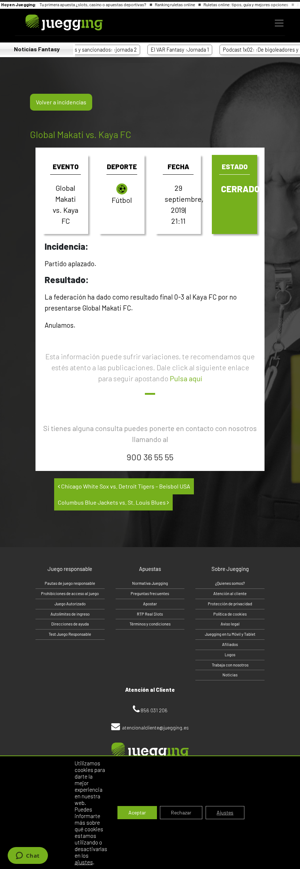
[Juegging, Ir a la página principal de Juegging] (51, 22)
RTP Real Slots (150, 614)
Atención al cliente (230, 593)
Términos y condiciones (150, 623)
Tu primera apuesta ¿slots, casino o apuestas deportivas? (93, 4)
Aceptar (137, 812)
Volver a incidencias (61, 102)
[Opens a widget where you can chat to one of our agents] (27, 856)
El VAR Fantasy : (167, 50)
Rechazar (181, 812)
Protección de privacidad (230, 603)
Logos (230, 654)
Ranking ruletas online (175, 4)
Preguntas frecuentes (150, 593)
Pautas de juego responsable (70, 583)
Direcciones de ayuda (70, 623)
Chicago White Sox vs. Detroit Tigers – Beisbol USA (125, 486)
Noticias (229, 674)
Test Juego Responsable (70, 634)
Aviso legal (230, 623)
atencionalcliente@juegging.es (155, 727)
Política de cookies (230, 614)
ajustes (84, 862)
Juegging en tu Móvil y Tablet (230, 634)
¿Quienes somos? (230, 583)
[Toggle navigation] (279, 23)
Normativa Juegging (150, 583)
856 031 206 (154, 710)
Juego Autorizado (70, 603)
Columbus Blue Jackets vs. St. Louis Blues (112, 502)
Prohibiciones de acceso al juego (70, 593)
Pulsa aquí (186, 378)
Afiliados (230, 644)
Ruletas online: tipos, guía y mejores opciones (246, 4)
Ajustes (225, 812)
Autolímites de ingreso (70, 614)
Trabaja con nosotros (230, 664)
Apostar (150, 603)
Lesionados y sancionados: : (81, 50)
